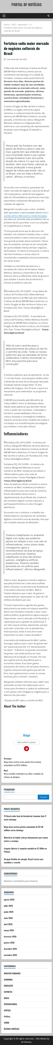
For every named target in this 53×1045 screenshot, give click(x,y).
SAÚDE (6, 1022)
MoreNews (41, 1038)
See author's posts (26, 742)
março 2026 (9, 930)
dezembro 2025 (10, 948)
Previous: (22, 762)
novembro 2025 (10, 955)
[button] (4, 15)
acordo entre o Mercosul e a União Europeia (25, 215)
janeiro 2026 (9, 942)
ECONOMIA (8, 979)
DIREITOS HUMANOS (12, 973)
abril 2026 (8, 924)
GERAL (6, 998)
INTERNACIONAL (10, 1004)
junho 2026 (8, 911)
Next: (23, 774)
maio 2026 (8, 918)
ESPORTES (8, 991)
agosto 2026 (9, 899)
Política (7, 1016)
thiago (26, 735)
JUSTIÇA (7, 1010)
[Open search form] (49, 15)
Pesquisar (9, 789)
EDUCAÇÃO (8, 985)
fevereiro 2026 (10, 936)
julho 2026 (8, 905)
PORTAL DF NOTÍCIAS (26, 4)
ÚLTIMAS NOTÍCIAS (11, 1028)
